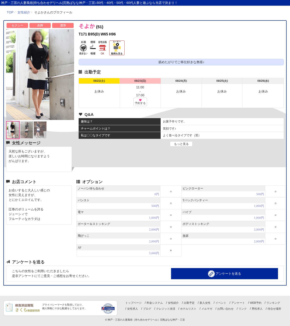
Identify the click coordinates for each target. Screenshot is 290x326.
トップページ (133, 302)
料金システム (155, 302)
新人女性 (205, 302)
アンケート (238, 302)
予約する (140, 103)
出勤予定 (189, 302)
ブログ (147, 308)
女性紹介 (173, 302)
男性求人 (257, 308)
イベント (220, 302)
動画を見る (117, 53)
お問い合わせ (225, 308)
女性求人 (132, 308)
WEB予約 (255, 302)
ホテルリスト (188, 308)
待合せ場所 (274, 308)
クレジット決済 (165, 308)
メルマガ (206, 308)
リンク (243, 308)
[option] (40, 74)
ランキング (273, 302)
